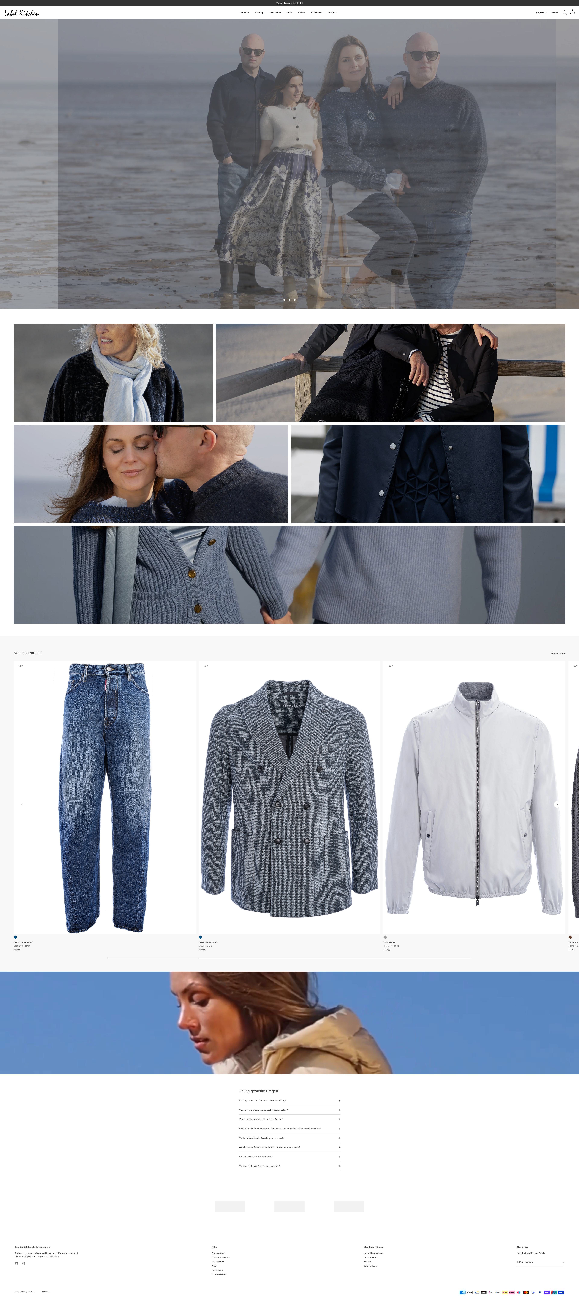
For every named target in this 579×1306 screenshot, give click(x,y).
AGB (214, 1266)
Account (554, 12)
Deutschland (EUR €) (24, 1292)
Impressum (217, 1270)
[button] (284, 299)
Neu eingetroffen (28, 653)
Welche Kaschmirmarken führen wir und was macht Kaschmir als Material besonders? (280, 1128)
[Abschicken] (562, 1262)
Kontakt (367, 1261)
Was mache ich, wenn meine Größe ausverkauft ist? (263, 1110)
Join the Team (370, 1266)
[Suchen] (564, 12)
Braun (570, 937)
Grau (385, 937)
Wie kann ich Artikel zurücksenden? (255, 1156)
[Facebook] (16, 1263)
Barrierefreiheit (219, 1274)
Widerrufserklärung (221, 1257)
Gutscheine (316, 12)
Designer (332, 12)
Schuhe (301, 12)
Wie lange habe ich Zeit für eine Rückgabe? (259, 1166)
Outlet (289, 12)
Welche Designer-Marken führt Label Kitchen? (261, 1119)
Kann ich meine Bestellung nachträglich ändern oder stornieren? (269, 1147)
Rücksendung (218, 1253)
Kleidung (259, 12)
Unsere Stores (371, 1257)
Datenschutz (218, 1261)
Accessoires (275, 12)
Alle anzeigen (558, 653)
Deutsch (540, 12)
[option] (289, 164)
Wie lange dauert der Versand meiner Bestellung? (262, 1100)
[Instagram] (23, 1263)
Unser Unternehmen (373, 1253)
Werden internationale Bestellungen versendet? (261, 1138)
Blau (15, 937)
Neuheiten (244, 12)
